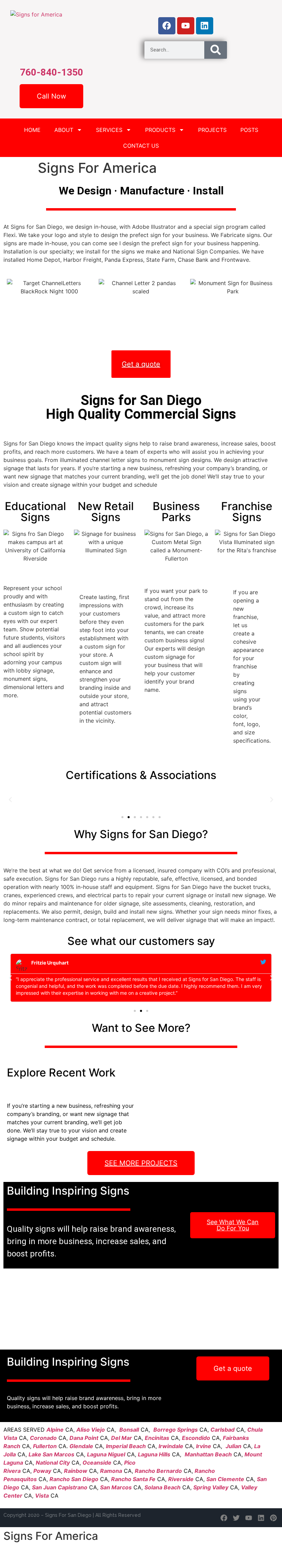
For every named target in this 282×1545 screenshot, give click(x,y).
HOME (32, 129)
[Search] (215, 50)
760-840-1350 (51, 72)
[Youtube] (185, 25)
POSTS (249, 129)
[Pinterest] (273, 1518)
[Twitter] (236, 1518)
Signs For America (50, 1536)
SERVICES (109, 129)
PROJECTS (212, 129)
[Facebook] (166, 25)
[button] (10, 799)
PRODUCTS (160, 129)
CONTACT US (141, 145)
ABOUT (63, 129)
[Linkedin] (204, 25)
